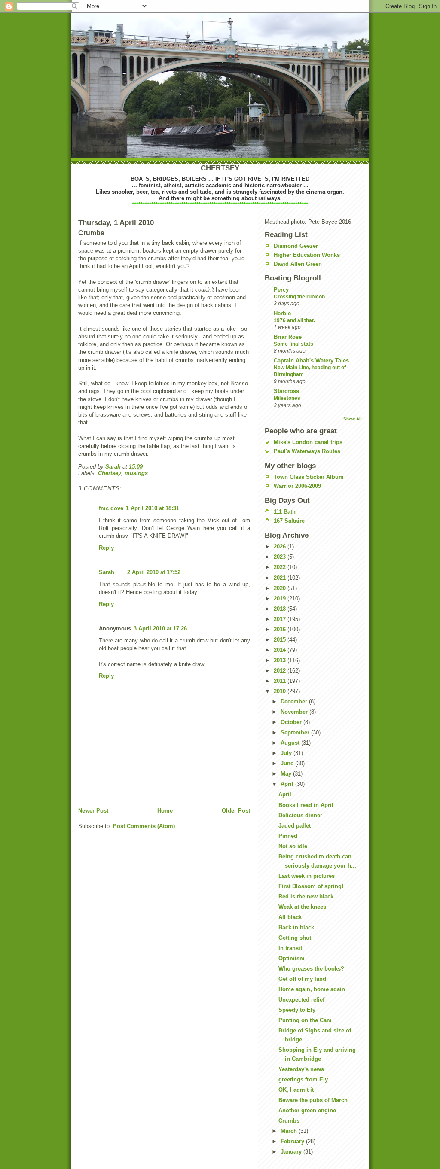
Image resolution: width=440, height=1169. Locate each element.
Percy (281, 289)
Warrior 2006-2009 (297, 486)
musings (136, 473)
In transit (290, 948)
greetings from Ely (303, 1079)
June (288, 763)
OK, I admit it (296, 1090)
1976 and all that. (294, 320)
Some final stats (293, 344)
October (292, 722)
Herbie (282, 313)
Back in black (296, 927)
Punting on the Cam (305, 1020)
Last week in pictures (306, 876)
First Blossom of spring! (310, 886)
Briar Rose (288, 337)
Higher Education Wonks (307, 255)
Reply (106, 548)
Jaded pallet (294, 825)
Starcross (286, 391)
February (293, 1141)
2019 (280, 598)
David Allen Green (298, 264)
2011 (280, 681)
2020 (280, 588)
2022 (280, 567)
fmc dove (111, 508)
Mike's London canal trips (308, 442)
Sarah (106, 572)
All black (290, 917)
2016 (280, 629)
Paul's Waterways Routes (307, 451)
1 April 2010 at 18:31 (152, 508)
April (288, 784)
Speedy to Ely (296, 1010)
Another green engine (307, 1110)
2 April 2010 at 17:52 (153, 572)
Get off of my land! (303, 979)
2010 (280, 691)
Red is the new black (305, 896)
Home (165, 810)
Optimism (291, 958)
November (295, 712)
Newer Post (93, 810)
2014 (280, 650)
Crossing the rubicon (299, 297)
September (296, 732)
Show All (352, 419)
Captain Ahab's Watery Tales (311, 360)
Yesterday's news (301, 1069)
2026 (280, 546)
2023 (280, 557)
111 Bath (285, 511)
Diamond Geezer (296, 246)
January (292, 1151)
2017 (280, 619)
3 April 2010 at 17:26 (160, 628)
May (287, 773)
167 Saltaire (289, 521)
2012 (280, 670)
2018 (280, 609)
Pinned (287, 836)
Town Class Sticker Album (309, 477)
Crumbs (288, 1120)
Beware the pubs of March (313, 1100)
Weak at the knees (302, 907)
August (291, 743)
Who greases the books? (311, 968)
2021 (280, 578)
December (295, 701)
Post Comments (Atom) (144, 826)
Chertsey (109, 473)
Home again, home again (311, 989)
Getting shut (294, 938)
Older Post (236, 810)
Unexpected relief (301, 999)
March (290, 1131)
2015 (280, 639)
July (287, 753)
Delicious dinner (300, 815)
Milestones (287, 398)
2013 (280, 660)
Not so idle (292, 846)
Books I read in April (305, 805)
